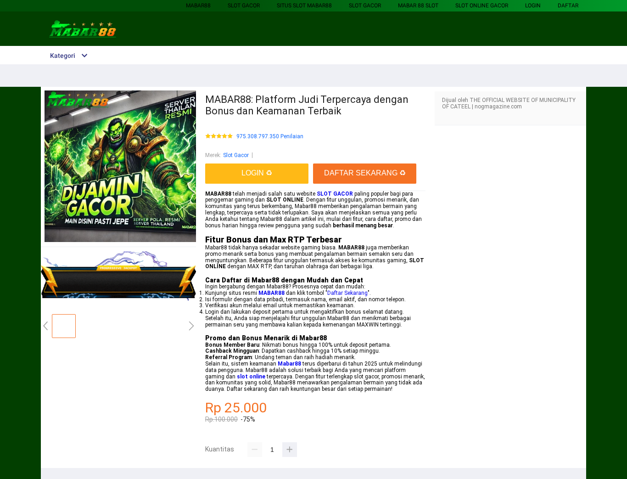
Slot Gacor (244, 5)
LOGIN (533, 5)
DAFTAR (568, 5)
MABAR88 (198, 5)
